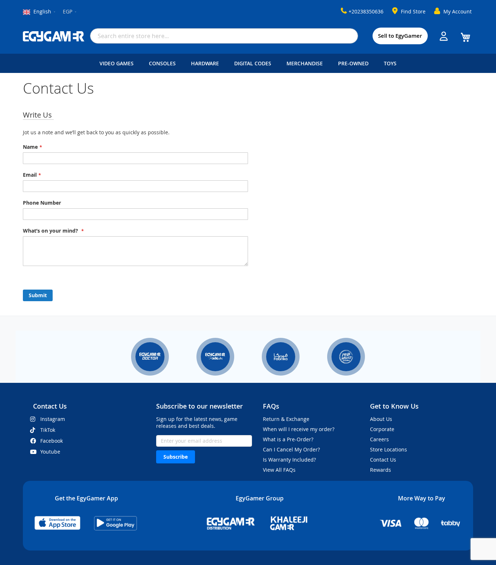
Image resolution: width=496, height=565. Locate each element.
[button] (70, 12)
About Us (381, 418)
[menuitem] (118, 63)
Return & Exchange (286, 418)
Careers (379, 439)
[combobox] (224, 36)
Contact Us (383, 459)
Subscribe (175, 456)
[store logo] (54, 36)
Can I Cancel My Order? (291, 449)
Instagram (52, 418)
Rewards (380, 469)
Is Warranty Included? (289, 459)
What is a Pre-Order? (288, 439)
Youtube (50, 451)
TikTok (47, 429)
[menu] (248, 63)
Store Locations (388, 449)
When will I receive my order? (298, 429)
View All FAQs (279, 469)
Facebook (51, 440)
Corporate (382, 429)
